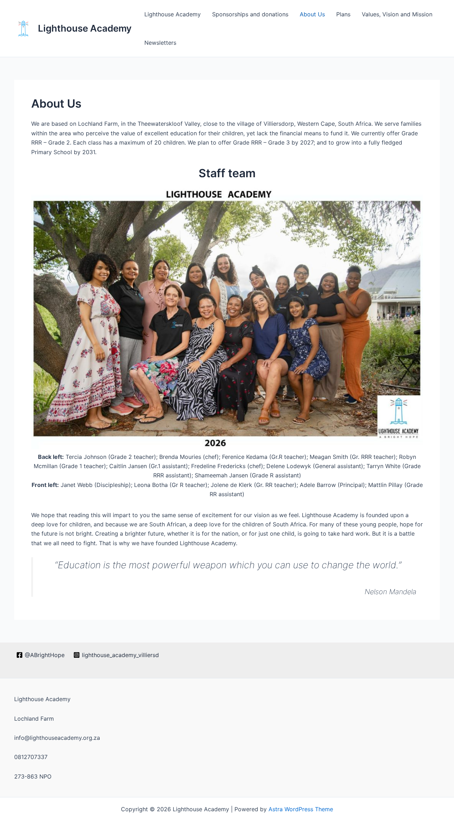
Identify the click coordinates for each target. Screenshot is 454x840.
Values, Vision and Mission (397, 14)
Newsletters (160, 42)
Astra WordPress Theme (300, 809)
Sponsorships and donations (250, 14)
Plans (343, 14)
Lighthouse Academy (85, 28)
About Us (312, 14)
